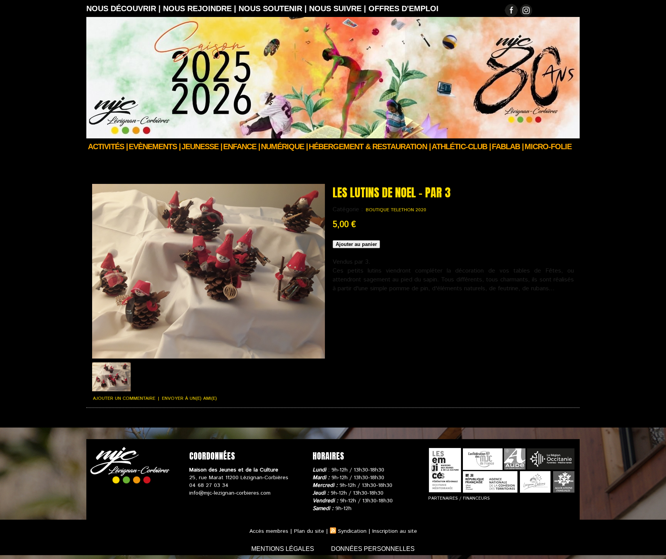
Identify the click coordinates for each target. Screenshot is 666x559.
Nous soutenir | (274, 8)
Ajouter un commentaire (124, 398)
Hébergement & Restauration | (370, 146)
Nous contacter (275, 421)
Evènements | (155, 146)
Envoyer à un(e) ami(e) (189, 398)
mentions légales (283, 549)
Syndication (352, 531)
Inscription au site (394, 531)
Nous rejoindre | (201, 8)
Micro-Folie (548, 146)
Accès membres (268, 531)
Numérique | (284, 146)
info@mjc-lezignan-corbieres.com (230, 493)
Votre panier (235, 421)
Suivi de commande (108, 421)
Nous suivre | (338, 8)
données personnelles (373, 549)
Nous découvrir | (124, 8)
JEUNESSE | (202, 146)
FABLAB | (508, 146)
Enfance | (241, 146)
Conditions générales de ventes (175, 421)
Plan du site (309, 531)
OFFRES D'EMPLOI (403, 8)
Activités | (108, 146)
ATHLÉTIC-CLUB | (461, 146)
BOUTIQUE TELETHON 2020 (396, 210)
